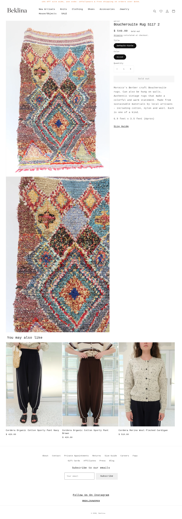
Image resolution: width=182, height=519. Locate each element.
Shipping (118, 35)
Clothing (77, 9)
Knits (63, 9)
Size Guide (121, 126)
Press (103, 461)
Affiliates (90, 461)
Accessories (107, 9)
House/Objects (48, 14)
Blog (111, 461)
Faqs (135, 456)
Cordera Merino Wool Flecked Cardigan (143, 430)
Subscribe (106, 476)
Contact (56, 456)
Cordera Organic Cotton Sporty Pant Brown (85, 432)
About (45, 456)
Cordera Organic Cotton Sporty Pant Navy (32, 430)
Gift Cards (74, 461)
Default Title (125, 46)
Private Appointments (76, 456)
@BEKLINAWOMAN (91, 501)
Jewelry (124, 9)
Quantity (118, 63)
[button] (155, 11)
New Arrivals (47, 9)
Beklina (102, 513)
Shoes (91, 9)
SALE (64, 14)
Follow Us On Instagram (91, 495)
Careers (124, 456)
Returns (96, 456)
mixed (120, 57)
